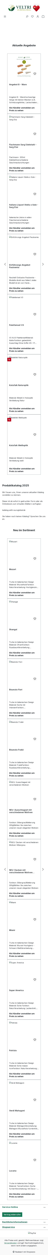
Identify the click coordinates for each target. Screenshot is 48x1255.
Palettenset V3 (16, 325)
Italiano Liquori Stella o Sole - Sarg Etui (23, 206)
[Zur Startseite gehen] (24, 7)
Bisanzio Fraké (16, 750)
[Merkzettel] (32, 16)
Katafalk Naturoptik (18, 385)
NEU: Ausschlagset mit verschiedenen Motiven (21, 811)
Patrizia (13, 1050)
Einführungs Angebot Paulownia (19, 266)
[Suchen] (27, 16)
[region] (24, 264)
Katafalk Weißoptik (18, 445)
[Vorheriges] (5, 264)
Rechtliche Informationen (14, 1222)
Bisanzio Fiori (15, 689)
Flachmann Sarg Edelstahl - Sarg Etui (22, 145)
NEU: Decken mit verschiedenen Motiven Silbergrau (21, 871)
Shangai (13, 629)
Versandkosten (10, 1243)
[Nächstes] (43, 264)
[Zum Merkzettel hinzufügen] (35, 74)
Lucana (12, 1171)
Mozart (12, 569)
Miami (12, 930)
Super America (16, 990)
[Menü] (5, 16)
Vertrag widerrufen (12, 1214)
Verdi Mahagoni (17, 1110)
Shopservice (8, 1227)
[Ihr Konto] (37, 16)
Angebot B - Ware (18, 84)
